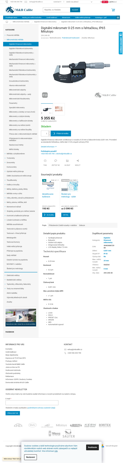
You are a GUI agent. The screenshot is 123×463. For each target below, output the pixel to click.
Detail (66, 215)
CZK (104, 2)
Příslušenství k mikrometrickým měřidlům (20, 139)
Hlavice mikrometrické (17, 85)
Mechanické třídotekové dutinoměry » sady (23, 76)
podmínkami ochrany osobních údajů (41, 408)
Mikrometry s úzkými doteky (19, 116)
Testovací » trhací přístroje (16, 233)
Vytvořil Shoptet (111, 446)
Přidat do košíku (62, 133)
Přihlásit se (12, 413)
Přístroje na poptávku (15, 251)
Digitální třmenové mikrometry (20, 44)
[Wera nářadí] (54, 433)
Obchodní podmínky (13, 373)
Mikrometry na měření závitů (19, 125)
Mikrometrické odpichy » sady (20, 94)
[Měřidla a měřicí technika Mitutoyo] (61, 425)
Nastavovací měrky (16, 145)
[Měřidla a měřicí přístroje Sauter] (69, 433)
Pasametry (13, 103)
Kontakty (57, 2)
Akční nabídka (12, 293)
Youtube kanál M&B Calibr (15, 364)
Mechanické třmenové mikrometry (21, 59)
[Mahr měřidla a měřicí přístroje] (33, 425)
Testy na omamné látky (15, 289)
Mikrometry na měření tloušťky (20, 130)
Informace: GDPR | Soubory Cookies (19, 379)
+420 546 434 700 (48, 154)
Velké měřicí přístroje (14, 246)
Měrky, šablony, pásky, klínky (17, 189)
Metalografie (11, 238)
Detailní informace (47, 147)
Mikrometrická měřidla (15, 40)
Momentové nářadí (14, 207)
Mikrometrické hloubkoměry (19, 99)
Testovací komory (13, 242)
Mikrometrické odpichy (17, 90)
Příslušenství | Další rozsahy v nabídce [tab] (63, 225)
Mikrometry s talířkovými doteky (21, 121)
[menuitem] (11, 17)
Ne (105, 256)
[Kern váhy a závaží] (90, 425)
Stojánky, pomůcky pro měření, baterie (21, 211)
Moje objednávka (12, 355)
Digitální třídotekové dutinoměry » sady (21, 54)
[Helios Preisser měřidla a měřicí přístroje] (47, 425)
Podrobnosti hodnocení (70, 38)
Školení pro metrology (15, 268)
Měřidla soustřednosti (15, 224)
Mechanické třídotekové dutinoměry (22, 70)
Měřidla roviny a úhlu (14, 193)
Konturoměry (12, 167)
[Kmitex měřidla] (105, 425)
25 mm (106, 261)
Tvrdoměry (11, 158)
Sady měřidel (11, 255)
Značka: (88, 38)
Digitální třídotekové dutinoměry (21, 48)
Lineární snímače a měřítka (17, 220)
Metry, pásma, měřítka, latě (17, 202)
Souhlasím (92, 447)
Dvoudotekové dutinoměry (19, 81)
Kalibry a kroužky (13, 185)
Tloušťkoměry (12, 180)
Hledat (75, 10)
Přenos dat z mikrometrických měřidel (23, 134)
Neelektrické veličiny (14, 280)
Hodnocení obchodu (13, 370)
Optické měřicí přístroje (15, 171)
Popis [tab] (44, 225)
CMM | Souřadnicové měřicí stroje (19, 176)
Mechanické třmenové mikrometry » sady (22, 65)
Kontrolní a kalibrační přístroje (18, 216)
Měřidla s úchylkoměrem (16, 154)
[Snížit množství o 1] (49, 134)
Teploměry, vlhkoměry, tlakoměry (19, 284)
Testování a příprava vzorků (17, 229)
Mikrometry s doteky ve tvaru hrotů (22, 112)
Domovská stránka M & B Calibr (17, 382)
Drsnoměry (11, 162)
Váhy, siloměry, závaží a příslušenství (20, 198)
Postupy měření (11, 361)
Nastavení (30, 457)
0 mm (106, 269)
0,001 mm (107, 251)
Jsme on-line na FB (13, 367)
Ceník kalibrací (72, 2)
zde (56, 451)
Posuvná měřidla (13, 35)
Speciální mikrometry (17, 108)
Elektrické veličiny (13, 275)
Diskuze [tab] (82, 225)
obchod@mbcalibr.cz (64, 154)
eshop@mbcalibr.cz (75, 349)
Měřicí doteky (14, 149)
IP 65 (106, 254)
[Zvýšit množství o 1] (49, 132)
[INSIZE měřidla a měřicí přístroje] (76, 425)
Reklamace (10, 376)
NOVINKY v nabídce (14, 264)
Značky (9, 302)
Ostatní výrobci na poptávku (17, 260)
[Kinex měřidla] (18, 425)
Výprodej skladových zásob (17, 297)
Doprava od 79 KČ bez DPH (16, 358)
